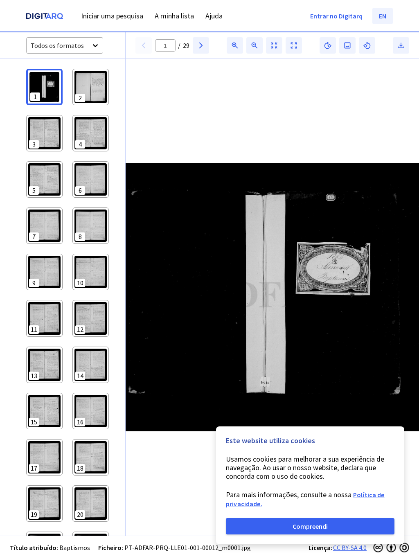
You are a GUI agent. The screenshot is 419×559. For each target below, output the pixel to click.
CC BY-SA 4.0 (350, 547)
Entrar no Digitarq (336, 16)
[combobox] (31, 45)
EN (382, 16)
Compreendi (310, 526)
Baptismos (74, 547)
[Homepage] (44, 17)
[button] (44, 87)
